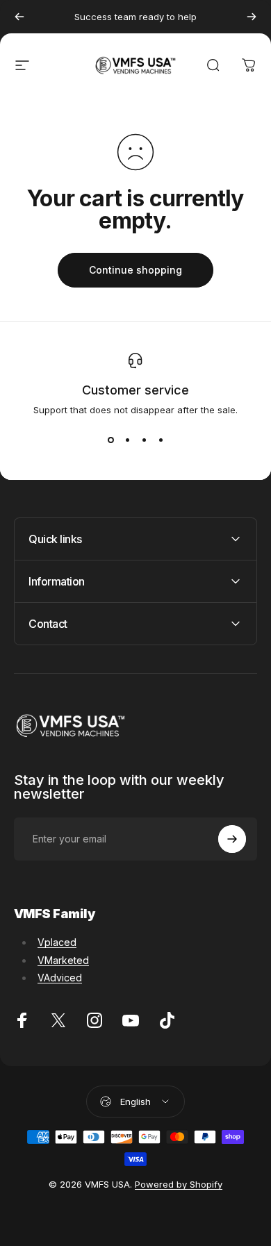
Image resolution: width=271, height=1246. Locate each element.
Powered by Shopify (178, 1184)
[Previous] (19, 16)
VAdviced (60, 977)
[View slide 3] (144, 440)
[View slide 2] (127, 440)
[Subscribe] (232, 839)
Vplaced (57, 942)
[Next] (251, 16)
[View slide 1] (110, 440)
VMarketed (63, 960)
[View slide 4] (160, 440)
